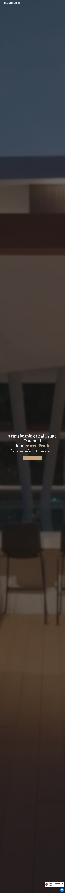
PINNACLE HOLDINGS (11, 3)
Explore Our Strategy (32, 457)
